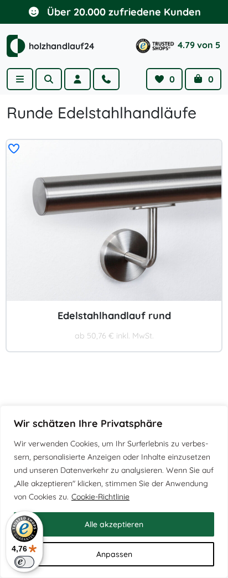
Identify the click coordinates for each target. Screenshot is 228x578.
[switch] (24, 562)
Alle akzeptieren (114, 524)
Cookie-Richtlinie (100, 497)
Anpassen (114, 554)
